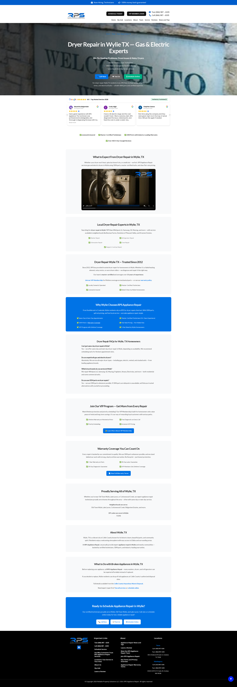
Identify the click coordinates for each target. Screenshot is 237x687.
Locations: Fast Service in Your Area (103, 661)
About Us (97, 665)
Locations (128, 20)
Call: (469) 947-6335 (158, 648)
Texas (113, 34)
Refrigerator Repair (128, 238)
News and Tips (164, 20)
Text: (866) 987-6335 (158, 652)
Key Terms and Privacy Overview (129, 661)
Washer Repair (95, 238)
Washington (158, 661)
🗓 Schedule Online (133, 77)
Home (113, 20)
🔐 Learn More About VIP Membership (118, 431)
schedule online (133, 588)
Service (147, 20)
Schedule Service (100, 649)
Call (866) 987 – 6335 (101, 646)
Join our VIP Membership (94, 280)
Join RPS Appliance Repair (130, 656)
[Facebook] (79, 647)
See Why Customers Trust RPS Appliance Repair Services (103, 654)
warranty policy (146, 280)
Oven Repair (125, 242)
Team (141, 20)
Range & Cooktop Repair (114, 247)
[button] (169, 114)
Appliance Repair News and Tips (131, 644)
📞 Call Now (101, 77)
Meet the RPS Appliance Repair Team (129, 652)
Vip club (120, 20)
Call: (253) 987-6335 (158, 664)
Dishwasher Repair (96, 242)
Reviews (154, 20)
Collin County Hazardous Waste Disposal (128, 584)
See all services (120, 588)
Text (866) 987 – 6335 (101, 643)
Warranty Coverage (94, 323)
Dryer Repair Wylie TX (124, 34)
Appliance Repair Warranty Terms (131, 666)
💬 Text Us (116, 77)
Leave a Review (100, 671)
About (135, 20)
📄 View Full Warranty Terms (118, 473)
